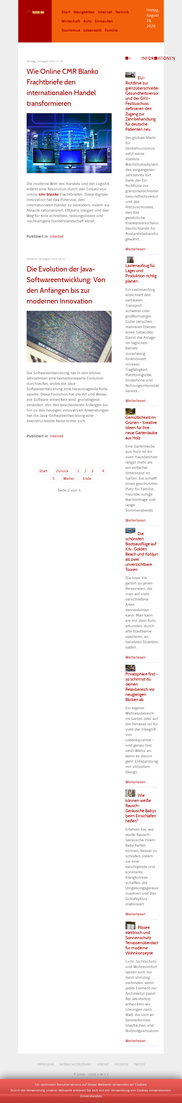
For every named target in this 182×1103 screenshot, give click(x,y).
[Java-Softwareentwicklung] (69, 336)
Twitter (139, 1064)
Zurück (62, 471)
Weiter (68, 478)
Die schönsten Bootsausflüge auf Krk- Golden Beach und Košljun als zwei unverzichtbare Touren (141, 551)
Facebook (122, 1064)
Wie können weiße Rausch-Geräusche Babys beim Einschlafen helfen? (140, 808)
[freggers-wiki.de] (35, 12)
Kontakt (103, 1064)
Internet (56, 236)
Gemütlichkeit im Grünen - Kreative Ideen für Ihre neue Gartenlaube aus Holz (141, 427)
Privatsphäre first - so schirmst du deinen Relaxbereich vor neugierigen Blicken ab (141, 686)
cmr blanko (49, 194)
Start (43, 471)
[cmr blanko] (69, 143)
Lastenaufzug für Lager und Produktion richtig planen (140, 273)
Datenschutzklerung (75, 1064)
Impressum (45, 1064)
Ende (87, 478)
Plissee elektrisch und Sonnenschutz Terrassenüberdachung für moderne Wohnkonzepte (145, 940)
